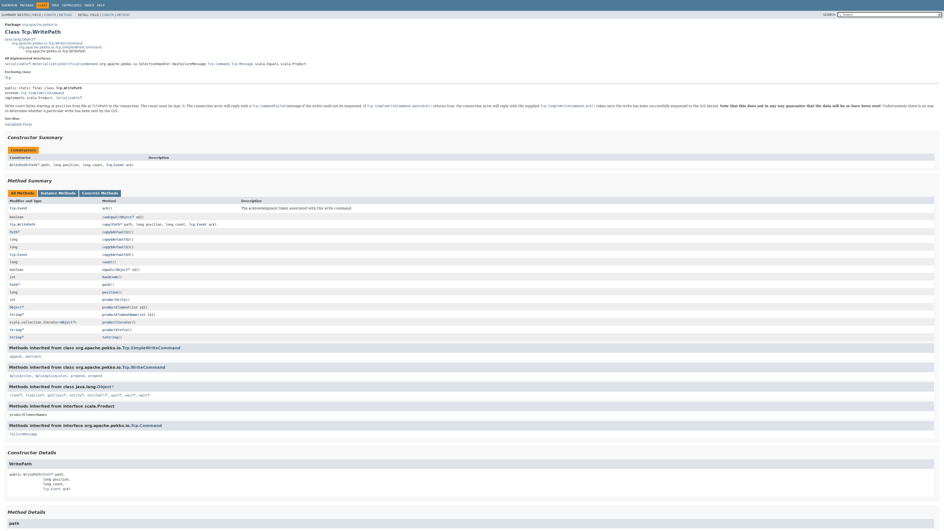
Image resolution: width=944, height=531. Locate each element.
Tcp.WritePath (22, 224)
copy (106, 224)
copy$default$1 (116, 232)
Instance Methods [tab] (58, 193)
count (107, 262)
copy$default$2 (116, 239)
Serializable (17, 64)
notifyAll (96, 395)
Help (100, 5)
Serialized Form (18, 124)
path (106, 285)
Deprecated (72, 5)
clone (14, 395)
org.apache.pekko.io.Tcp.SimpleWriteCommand (60, 47)
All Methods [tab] (22, 193)
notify (75, 395)
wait (115, 395)
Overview (9, 5)
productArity (114, 300)
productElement (116, 307)
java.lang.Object (19, 39)
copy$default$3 (116, 247)
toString (110, 337)
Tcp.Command (218, 64)
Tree (55, 5)
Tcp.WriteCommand (143, 367)
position (110, 292)
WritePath (18, 165)
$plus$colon (20, 376)
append (15, 356)
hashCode (110, 277)
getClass (55, 395)
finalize (33, 395)
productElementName (120, 315)
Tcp (8, 78)
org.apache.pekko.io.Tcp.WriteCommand (47, 43)
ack (105, 208)
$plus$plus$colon (51, 376)
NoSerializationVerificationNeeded (65, 64)
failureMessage (23, 434)
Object (126, 217)
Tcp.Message (242, 64)
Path (33, 165)
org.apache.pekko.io (40, 25)
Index (89, 5)
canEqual (110, 217)
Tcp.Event (115, 165)
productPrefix (115, 330)
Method (65, 15)
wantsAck (33, 356)
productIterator (117, 322)
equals (108, 270)
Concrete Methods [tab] (100, 193)
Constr (50, 15)
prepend (77, 376)
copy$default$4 (116, 255)
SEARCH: (829, 14)
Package (27, 5)
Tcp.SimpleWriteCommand (42, 93)
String (15, 315)
